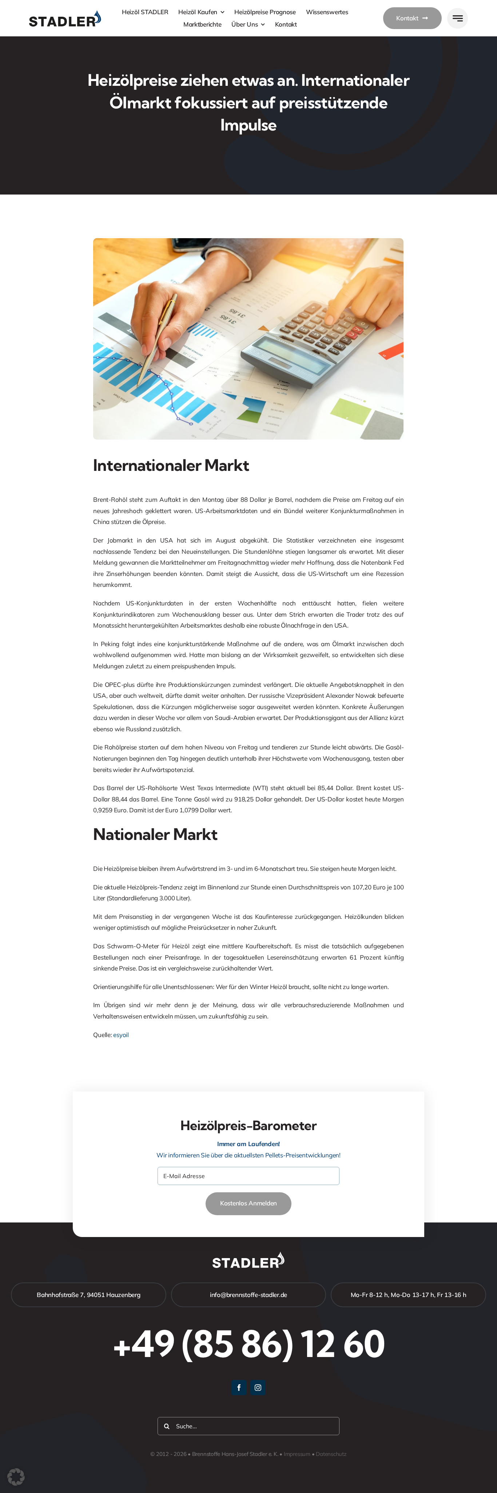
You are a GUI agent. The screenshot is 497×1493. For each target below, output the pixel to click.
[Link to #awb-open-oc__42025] (457, 18)
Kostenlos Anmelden (248, 1203)
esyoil (120, 1034)
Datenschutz (331, 1453)
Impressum (297, 1453)
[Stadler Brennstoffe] (65, 13)
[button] (16, 1477)
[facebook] (239, 1387)
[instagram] (258, 1387)
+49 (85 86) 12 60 (248, 1343)
